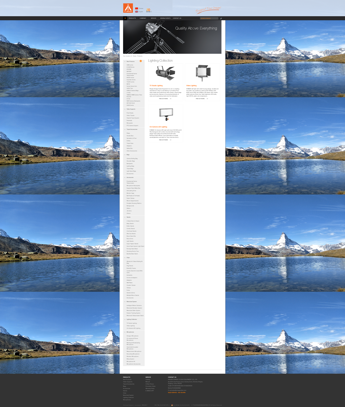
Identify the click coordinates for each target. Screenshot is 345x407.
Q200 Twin (130, 88)
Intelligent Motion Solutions (134, 305)
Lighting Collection (128, 397)
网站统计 (144, 405)
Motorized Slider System (133, 310)
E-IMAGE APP (150, 391)
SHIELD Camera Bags (133, 90)
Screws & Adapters (132, 277)
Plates (128, 133)
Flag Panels (130, 266)
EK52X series (130, 77)
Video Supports (127, 382)
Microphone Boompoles (133, 185)
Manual (148, 382)
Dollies (128, 141)
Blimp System (130, 359)
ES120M (129, 69)
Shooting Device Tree (133, 251)
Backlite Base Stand (132, 254)
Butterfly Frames (131, 268)
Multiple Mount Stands (133, 295)
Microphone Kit (131, 361)
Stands (125, 391)
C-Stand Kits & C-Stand (133, 221)
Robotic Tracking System (133, 313)
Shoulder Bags (131, 161)
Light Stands (130, 241)
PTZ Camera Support (132, 125)
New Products (127, 379)
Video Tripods (130, 115)
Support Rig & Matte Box (133, 188)
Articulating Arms (131, 190)
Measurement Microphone (134, 351)
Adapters (129, 146)
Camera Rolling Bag (132, 158)
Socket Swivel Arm (132, 86)
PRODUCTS (132, 18)
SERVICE (153, 18)
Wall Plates (130, 282)
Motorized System (128, 395)
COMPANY (143, 18)
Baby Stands (130, 223)
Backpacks (130, 163)
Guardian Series (131, 79)
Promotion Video (151, 386)
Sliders (128, 208)
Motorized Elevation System (134, 308)
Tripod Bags (130, 168)
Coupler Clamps (131, 285)
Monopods (130, 123)
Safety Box (130, 148)
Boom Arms (130, 238)
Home (134, 56)
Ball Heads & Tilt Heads (133, 195)
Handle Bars (130, 136)
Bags (124, 386)
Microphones (127, 400)
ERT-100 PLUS (131, 103)
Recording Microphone (133, 354)
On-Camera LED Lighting (133, 328)
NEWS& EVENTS (165, 18)
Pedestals (129, 120)
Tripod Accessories (128, 384)
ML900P (129, 71)
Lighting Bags (130, 166)
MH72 (128, 84)
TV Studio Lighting (132, 323)
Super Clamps (130, 198)
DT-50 (128, 99)
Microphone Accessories (134, 364)
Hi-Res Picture (150, 384)
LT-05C (129, 92)
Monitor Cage (130, 193)
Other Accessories (132, 151)
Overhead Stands (131, 231)
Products (139, 56)
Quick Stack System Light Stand (135, 246)
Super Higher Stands (132, 243)
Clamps (129, 288)
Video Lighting (131, 326)
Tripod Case (130, 143)
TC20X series (130, 82)
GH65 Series (130, 105)
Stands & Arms (131, 293)
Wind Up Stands (131, 233)
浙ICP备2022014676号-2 (162, 405)
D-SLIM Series (130, 67)
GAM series (130, 65)
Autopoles (129, 275)
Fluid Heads (130, 113)
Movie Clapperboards (133, 201)
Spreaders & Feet (131, 138)
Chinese (141, 8)
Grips (124, 393)
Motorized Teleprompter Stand (135, 315)
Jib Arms (129, 211)
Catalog (148, 379)
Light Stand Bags (131, 171)
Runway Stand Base (132, 249)
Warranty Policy (150, 388)
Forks (128, 290)
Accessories (130, 173)
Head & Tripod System (133, 118)
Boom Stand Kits (131, 236)
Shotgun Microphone (132, 336)
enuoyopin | (138, 405)
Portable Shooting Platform (134, 203)
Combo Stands (131, 228)
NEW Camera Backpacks (133, 101)
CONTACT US (177, 18)
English (140, 12)
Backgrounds (130, 206)
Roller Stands (130, 226)
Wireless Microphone (132, 356)
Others (129, 213)
